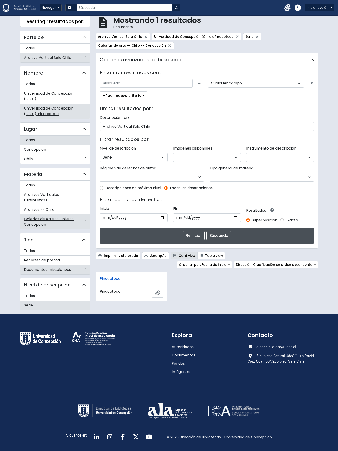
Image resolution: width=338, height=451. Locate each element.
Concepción (55, 150)
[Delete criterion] (311, 83)
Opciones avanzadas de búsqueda (141, 59)
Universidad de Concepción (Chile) (55, 96)
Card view (186, 255)
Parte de (34, 37)
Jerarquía (158, 255)
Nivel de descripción (47, 285)
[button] (288, 8)
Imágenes (181, 371)
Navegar (49, 7)
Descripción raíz (114, 117)
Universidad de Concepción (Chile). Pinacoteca (55, 111)
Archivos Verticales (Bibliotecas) (55, 197)
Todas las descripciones (191, 188)
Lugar (30, 129)
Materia (33, 174)
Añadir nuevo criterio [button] (122, 95)
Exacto (292, 220)
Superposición (264, 220)
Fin (175, 208)
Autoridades (183, 347)
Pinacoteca (110, 278)
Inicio (104, 208)
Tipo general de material (232, 168)
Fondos (178, 363)
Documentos (183, 355)
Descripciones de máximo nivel (133, 188)
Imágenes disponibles (192, 148)
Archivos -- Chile (55, 210)
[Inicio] (21, 8)
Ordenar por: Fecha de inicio (203, 264)
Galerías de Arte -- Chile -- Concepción (55, 221)
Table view (213, 255)
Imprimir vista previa (120, 255)
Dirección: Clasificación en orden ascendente (274, 264)
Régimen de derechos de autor (128, 168)
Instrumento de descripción (271, 148)
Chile (55, 160)
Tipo (29, 240)
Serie (55, 306)
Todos (29, 48)
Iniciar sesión (318, 7)
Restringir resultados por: (55, 21)
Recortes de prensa (55, 261)
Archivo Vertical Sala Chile (55, 58)
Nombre (33, 73)
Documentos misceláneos (55, 270)
